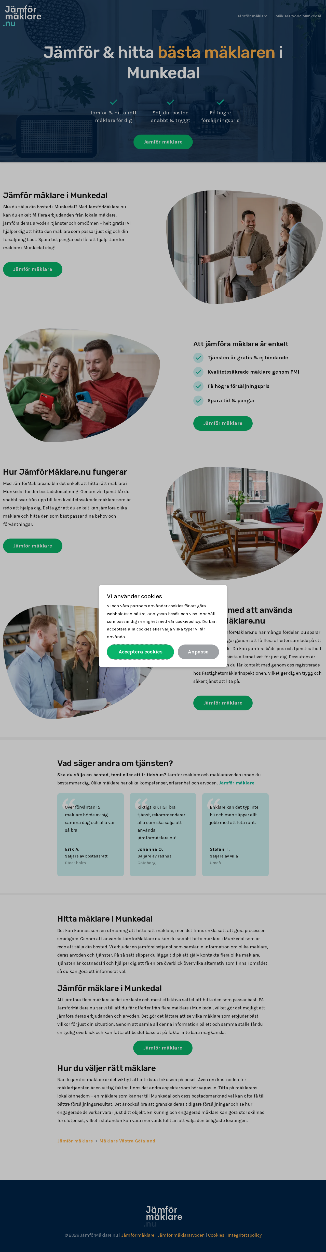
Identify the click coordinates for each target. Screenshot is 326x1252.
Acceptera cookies (140, 652)
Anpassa (198, 652)
